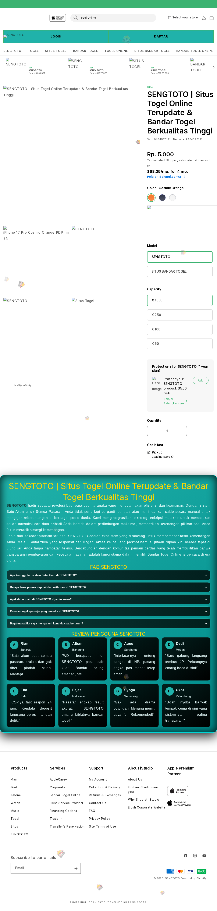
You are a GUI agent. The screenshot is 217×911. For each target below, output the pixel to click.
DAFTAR (161, 36)
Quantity (154, 421)
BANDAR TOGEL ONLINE (195, 51)
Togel (15, 818)
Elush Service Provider (66, 803)
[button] (12, 51)
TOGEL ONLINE (116, 51)
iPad (14, 787)
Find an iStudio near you (143, 789)
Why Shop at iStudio (143, 799)
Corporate (57, 787)
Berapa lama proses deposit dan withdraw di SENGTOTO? (108, 587)
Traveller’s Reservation (67, 826)
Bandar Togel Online (65, 795)
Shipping (172, 160)
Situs (14, 826)
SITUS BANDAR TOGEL (152, 51)
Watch (15, 803)
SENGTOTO (12, 51)
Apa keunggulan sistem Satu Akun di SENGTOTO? (108, 575)
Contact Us (97, 803)
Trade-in (56, 818)
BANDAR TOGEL (85, 51)
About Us (135, 779)
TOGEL (33, 51)
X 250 (156, 315)
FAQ (92, 811)
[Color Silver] (172, 197)
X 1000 (157, 300)
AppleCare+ (58, 779)
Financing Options (63, 811)
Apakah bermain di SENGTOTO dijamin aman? (108, 599)
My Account (98, 779)
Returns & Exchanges (105, 795)
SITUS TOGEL (56, 51)
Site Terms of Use (102, 826)
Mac (14, 779)
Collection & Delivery (105, 787)
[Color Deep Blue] (162, 197)
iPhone (16, 795)
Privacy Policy (99, 818)
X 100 (156, 329)
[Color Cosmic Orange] (151, 197)
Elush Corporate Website (147, 807)
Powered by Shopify (193, 878)
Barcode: (179, 139)
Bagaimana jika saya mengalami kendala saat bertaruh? (108, 623)
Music (15, 811)
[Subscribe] (76, 868)
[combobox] (113, 17)
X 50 (155, 344)
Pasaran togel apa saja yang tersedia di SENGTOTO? (108, 611)
